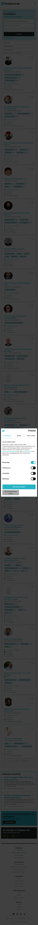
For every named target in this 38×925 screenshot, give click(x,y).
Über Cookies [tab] (31, 435)
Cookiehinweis (27, 451)
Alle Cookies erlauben (19, 487)
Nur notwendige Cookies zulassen (11, 492)
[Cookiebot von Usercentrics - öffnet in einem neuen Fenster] (28, 431)
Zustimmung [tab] (7, 435)
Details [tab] (19, 435)
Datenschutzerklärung (9, 451)
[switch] (33, 468)
